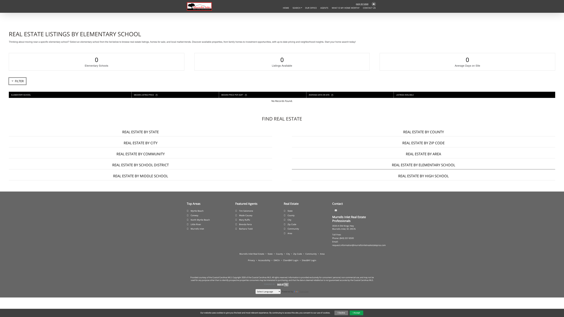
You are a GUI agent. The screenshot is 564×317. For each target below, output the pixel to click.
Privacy (251, 260)
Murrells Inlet (197, 228)
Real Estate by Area (423, 153)
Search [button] (297, 7)
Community (293, 228)
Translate (304, 291)
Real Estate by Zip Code (423, 142)
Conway (194, 215)
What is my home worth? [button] (346, 7)
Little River (196, 224)
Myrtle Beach (197, 210)
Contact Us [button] (369, 7)
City (289, 219)
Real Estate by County (423, 131)
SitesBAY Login (309, 260)
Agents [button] (324, 7)
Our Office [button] (311, 7)
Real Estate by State (140, 131)
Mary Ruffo (244, 219)
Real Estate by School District (140, 164)
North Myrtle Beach (200, 219)
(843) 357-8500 (362, 4)
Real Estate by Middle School (140, 175)
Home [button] (286, 7)
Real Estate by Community (140, 153)
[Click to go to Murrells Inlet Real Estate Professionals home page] (199, 6)
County (291, 215)
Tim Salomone (246, 210)
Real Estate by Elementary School (423, 164)
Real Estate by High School (423, 175)
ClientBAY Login (290, 260)
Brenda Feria (245, 224)
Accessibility (264, 260)
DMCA (277, 260)
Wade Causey (245, 215)
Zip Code (292, 224)
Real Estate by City (140, 142)
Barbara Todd (246, 228)
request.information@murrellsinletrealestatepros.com (359, 245)
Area (290, 233)
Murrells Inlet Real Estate (251, 253)
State (290, 210)
